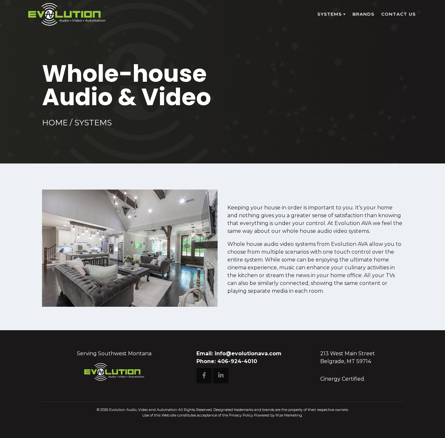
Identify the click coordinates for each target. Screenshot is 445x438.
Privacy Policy (241, 415)
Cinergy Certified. (342, 379)
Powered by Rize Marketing (278, 415)
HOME (55, 122)
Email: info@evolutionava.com (238, 353)
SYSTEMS (329, 14)
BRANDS (363, 14)
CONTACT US (398, 14)
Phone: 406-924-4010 (226, 361)
